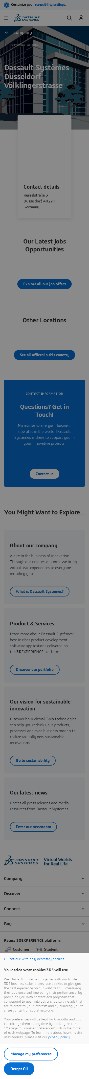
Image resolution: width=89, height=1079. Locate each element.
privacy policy (59, 1037)
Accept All (19, 1069)
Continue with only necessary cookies (35, 959)
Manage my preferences (30, 1054)
